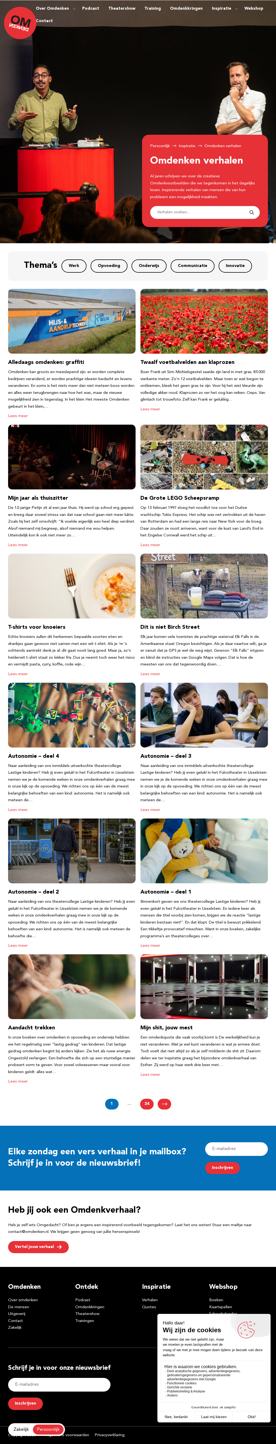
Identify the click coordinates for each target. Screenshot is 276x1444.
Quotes (149, 1307)
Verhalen (150, 1300)
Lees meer (18, 416)
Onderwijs (149, 266)
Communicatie (192, 266)
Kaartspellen (220, 1307)
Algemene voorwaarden (67, 1435)
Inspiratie (221, 9)
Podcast (90, 9)
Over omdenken (23, 1300)
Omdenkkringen (186, 9)
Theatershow (121, 9)
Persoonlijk (160, 146)
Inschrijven (222, 1168)
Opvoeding (109, 266)
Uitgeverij (16, 1314)
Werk (74, 266)
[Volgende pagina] (164, 1104)
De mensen (18, 1307)
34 (146, 1104)
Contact (44, 21)
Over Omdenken (52, 9)
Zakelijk (15, 1328)
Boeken (216, 1300)
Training (152, 9)
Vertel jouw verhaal (34, 1247)
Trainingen (84, 1321)
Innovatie (235, 266)
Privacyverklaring (110, 1435)
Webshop (253, 9)
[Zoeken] (252, 212)
